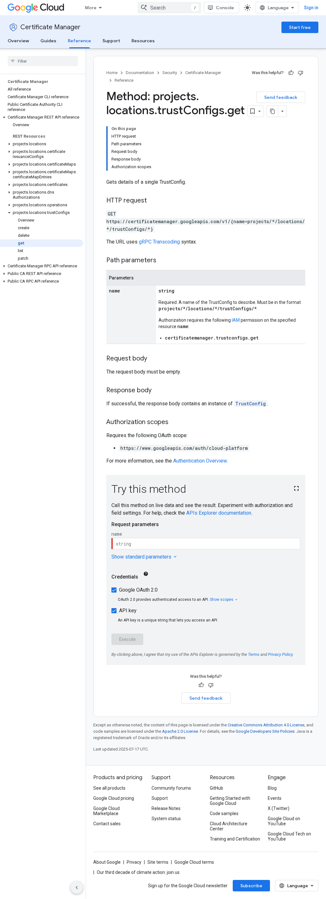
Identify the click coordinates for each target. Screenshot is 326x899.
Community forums (171, 788)
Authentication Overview (200, 461)
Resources (143, 41)
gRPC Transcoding (159, 242)
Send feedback (280, 97)
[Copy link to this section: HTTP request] (153, 201)
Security (169, 72)
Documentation (140, 72)
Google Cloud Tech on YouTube (289, 836)
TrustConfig (250, 404)
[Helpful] (291, 73)
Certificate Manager (50, 27)
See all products (109, 788)
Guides (48, 41)
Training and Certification (235, 838)
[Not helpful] (300, 73)
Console (225, 7)
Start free (300, 27)
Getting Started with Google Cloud (230, 801)
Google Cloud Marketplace (106, 811)
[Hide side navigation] (76, 887)
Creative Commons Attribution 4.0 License (266, 725)
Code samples (224, 813)
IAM (236, 320)
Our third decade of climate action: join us (138, 872)
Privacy (134, 862)
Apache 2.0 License (180, 731)
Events (274, 798)
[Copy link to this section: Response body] (158, 391)
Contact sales (107, 823)
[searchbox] (43, 61)
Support (111, 41)
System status (166, 818)
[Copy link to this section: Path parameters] (162, 260)
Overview (18, 41)
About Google (107, 862)
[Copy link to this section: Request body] (153, 359)
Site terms (157, 862)
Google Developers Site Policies (265, 731)
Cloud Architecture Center (228, 826)
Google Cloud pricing (113, 798)
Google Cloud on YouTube (284, 821)
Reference (79, 41)
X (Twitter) (278, 808)
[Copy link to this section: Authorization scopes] (174, 422)
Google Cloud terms (194, 862)
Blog (272, 788)
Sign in (311, 7)
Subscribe (251, 886)
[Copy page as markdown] (272, 111)
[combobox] (169, 7)
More (90, 7)
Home (111, 72)
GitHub (216, 788)
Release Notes (166, 808)
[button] (41, 117)
